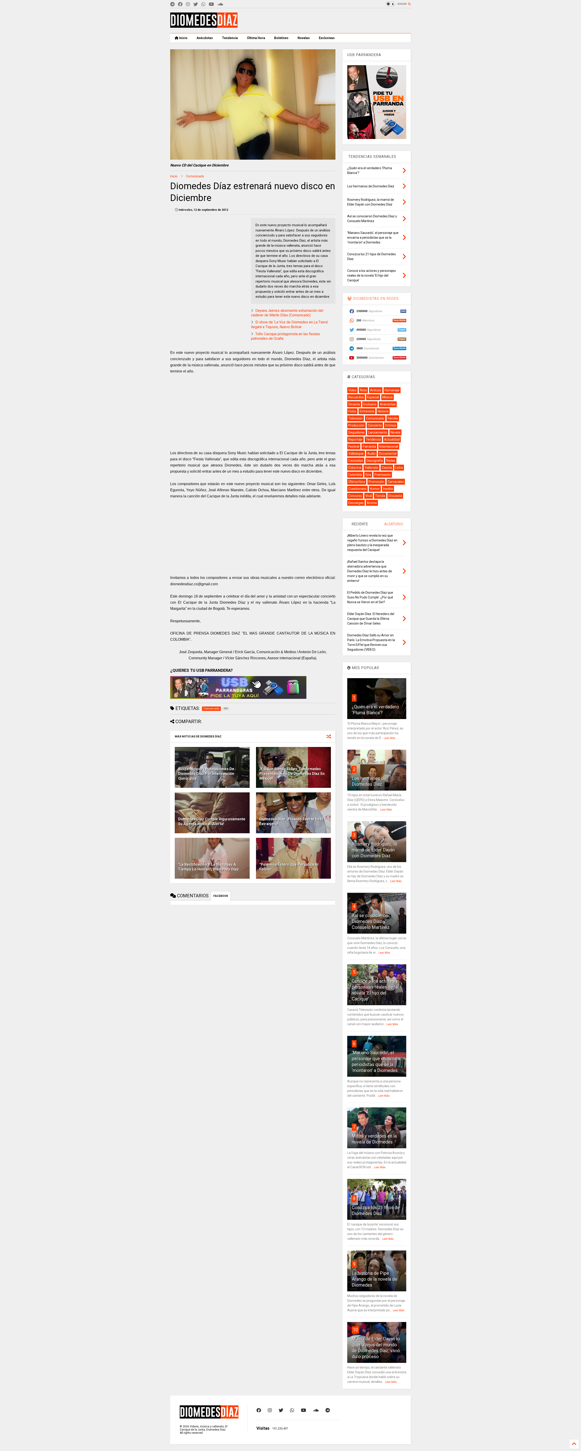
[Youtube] (211, 4)
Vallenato (371, 467)
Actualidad (392, 439)
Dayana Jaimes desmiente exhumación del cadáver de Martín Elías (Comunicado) (287, 312)
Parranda (369, 446)
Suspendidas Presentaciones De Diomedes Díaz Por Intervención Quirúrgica (206, 774)
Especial (373, 397)
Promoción (376, 482)
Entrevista (367, 411)
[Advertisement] (328, 20)
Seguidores (356, 432)
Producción (356, 425)
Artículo (375, 390)
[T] (172, 4)
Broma (372, 503)
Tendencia (230, 38)
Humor (375, 489)
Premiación (382, 474)
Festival (353, 446)
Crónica (390, 425)
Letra (399, 467)
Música (387, 397)
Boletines (281, 38)
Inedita (388, 489)
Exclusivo (370, 404)
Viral (368, 496)
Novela (395, 432)
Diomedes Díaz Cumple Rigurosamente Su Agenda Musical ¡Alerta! (211, 821)
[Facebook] (180, 4)
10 (355, 1329)
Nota (363, 390)
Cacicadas (355, 460)
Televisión (355, 418)
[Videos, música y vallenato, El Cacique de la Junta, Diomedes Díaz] (204, 25)
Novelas (304, 38)
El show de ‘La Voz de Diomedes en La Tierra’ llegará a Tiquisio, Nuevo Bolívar (289, 324)
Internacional (388, 446)
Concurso (355, 496)
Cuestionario (357, 489)
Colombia (355, 474)
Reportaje (355, 439)
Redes (390, 460)
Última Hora (256, 38)
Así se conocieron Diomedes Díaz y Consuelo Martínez (371, 921)
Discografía (375, 460)
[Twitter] (195, 4)
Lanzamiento (377, 432)
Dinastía (354, 404)
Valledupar (356, 453)
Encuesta (395, 496)
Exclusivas (327, 38)
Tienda (380, 496)
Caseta (387, 467)
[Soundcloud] (220, 4)
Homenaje (392, 390)
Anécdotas (205, 38)
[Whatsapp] (203, 4)
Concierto (375, 425)
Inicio (182, 38)
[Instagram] (188, 4)
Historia (383, 411)
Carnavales (396, 482)
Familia (393, 418)
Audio (371, 453)
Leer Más (389, 738)
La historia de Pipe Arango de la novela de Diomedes (374, 1279)
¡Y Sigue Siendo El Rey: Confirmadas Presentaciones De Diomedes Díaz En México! (292, 774)
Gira (368, 474)
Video (352, 390)
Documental (387, 453)
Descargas (356, 503)
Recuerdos (356, 397)
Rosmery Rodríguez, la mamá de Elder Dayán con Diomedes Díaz (374, 849)
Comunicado (195, 176)
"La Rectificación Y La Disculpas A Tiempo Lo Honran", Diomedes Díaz (208, 866)
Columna (354, 467)
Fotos (352, 411)
